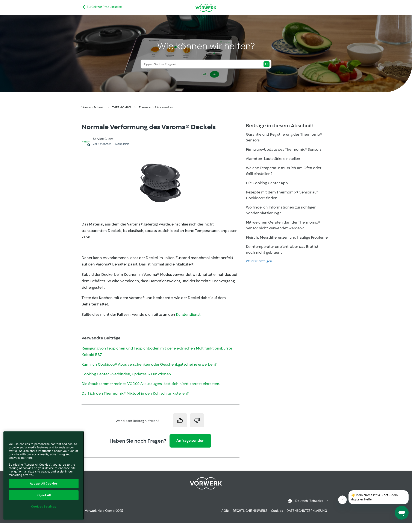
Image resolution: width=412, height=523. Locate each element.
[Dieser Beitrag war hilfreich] (180, 420)
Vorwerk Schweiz (93, 107)
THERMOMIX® (121, 107)
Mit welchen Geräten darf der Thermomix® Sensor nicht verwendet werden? (283, 225)
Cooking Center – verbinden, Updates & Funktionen (126, 374)
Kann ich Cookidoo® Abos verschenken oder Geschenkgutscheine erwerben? (149, 364)
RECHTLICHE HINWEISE (250, 511)
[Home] (206, 8)
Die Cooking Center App (267, 183)
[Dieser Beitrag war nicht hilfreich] (197, 420)
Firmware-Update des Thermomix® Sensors (283, 149)
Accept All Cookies (44, 483)
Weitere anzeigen (259, 261)
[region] (43, 475)
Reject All (44, 495)
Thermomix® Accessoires (156, 107)
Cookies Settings (43, 506)
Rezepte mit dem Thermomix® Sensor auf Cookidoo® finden (282, 195)
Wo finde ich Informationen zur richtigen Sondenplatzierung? (281, 210)
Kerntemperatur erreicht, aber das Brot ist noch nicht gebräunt (282, 249)
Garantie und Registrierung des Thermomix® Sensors (284, 137)
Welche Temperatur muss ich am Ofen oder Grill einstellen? (283, 171)
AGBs (225, 511)
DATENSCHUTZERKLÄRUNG (306, 511)
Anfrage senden (190, 440)
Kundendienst (188, 314)
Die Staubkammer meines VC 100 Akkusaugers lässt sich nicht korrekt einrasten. (151, 383)
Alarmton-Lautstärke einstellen (273, 158)
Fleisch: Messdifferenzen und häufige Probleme (287, 237)
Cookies (277, 511)
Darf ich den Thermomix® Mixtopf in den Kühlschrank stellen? (135, 393)
